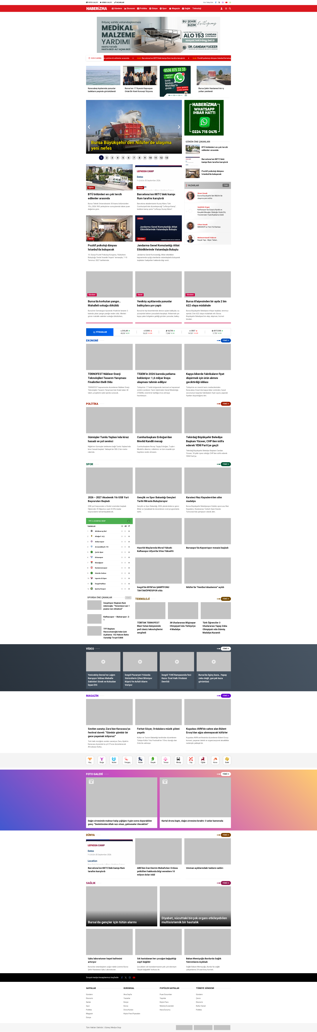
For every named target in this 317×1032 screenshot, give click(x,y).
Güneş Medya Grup (113, 1027)
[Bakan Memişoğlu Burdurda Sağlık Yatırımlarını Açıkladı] (207, 942)
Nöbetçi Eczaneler (167, 1006)
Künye (126, 1002)
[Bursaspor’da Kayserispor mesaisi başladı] (207, 531)
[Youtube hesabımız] (226, 2)
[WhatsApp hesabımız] (230, 2)
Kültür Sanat (201, 1006)
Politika (143, 8)
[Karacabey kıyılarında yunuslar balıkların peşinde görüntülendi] (103, 75)
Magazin (176, 8)
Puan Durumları (166, 994)
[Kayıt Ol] (222, 8)
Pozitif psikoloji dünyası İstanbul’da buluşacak (150, 58)
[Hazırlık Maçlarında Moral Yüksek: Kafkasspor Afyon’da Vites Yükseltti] (158, 531)
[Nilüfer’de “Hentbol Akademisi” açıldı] (207, 570)
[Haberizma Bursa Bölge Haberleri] (96, 10)
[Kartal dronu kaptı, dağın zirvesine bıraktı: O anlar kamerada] (195, 797)
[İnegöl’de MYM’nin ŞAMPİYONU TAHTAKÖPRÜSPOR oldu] (158, 570)
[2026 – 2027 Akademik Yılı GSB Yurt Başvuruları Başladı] (109, 481)
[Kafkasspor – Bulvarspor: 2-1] (94, 623)
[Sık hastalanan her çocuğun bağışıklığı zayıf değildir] (158, 942)
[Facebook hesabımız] (215, 2)
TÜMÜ (226, 185)
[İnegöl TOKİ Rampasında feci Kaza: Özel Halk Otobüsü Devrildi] (177, 661)
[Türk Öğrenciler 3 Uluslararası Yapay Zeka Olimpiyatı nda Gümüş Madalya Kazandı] (216, 610)
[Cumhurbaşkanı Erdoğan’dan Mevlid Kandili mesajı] (158, 420)
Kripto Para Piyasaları (132, 1014)
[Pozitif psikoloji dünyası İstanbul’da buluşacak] (193, 177)
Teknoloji (196, 8)
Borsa (126, 1006)
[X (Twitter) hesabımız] (219, 2)
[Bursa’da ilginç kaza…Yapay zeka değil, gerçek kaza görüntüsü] (214, 661)
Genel (91, 239)
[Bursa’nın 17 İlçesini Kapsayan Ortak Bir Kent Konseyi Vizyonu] (140, 75)
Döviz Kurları (128, 1010)
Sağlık (187, 8)
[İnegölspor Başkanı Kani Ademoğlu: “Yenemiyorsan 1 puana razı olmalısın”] (94, 609)
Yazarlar (127, 998)
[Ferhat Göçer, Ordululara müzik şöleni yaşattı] (158, 712)
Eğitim (91, 188)
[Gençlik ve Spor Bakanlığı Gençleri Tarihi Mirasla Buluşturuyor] (158, 481)
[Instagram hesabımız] (223, 2)
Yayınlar (163, 998)
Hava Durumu (165, 1010)
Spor (164, 8)
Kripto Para (164, 1002)
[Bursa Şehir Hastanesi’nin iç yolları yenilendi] (214, 75)
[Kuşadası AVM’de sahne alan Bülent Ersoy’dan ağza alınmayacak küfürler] (207, 712)
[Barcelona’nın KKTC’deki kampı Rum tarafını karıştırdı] (193, 165)
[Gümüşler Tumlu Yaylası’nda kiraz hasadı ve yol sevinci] (109, 420)
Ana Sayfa (128, 994)
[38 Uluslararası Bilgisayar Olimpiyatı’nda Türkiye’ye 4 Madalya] (183, 610)
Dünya (155, 8)
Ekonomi (131, 8)
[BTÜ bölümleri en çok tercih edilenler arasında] (193, 153)
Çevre (198, 998)
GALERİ (93, 2)
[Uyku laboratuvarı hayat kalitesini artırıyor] (109, 942)
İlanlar (88, 1002)
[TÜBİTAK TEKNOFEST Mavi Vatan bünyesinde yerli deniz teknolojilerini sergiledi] (150, 610)
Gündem (118, 8)
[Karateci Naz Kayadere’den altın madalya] (207, 481)
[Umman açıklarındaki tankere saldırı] (207, 851)
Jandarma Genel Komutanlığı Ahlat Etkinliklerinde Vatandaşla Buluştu (209, 58)
